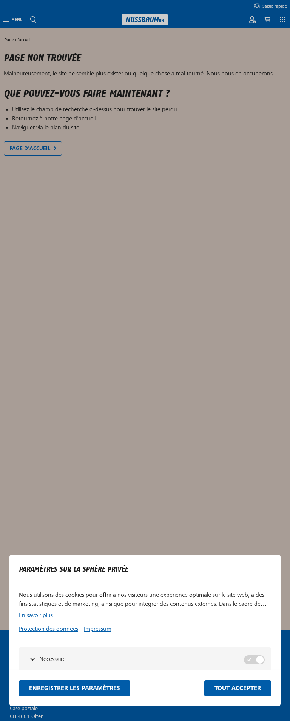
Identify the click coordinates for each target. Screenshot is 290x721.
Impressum (97, 629)
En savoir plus (36, 615)
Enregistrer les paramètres (74, 688)
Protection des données (48, 629)
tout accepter (237, 688)
